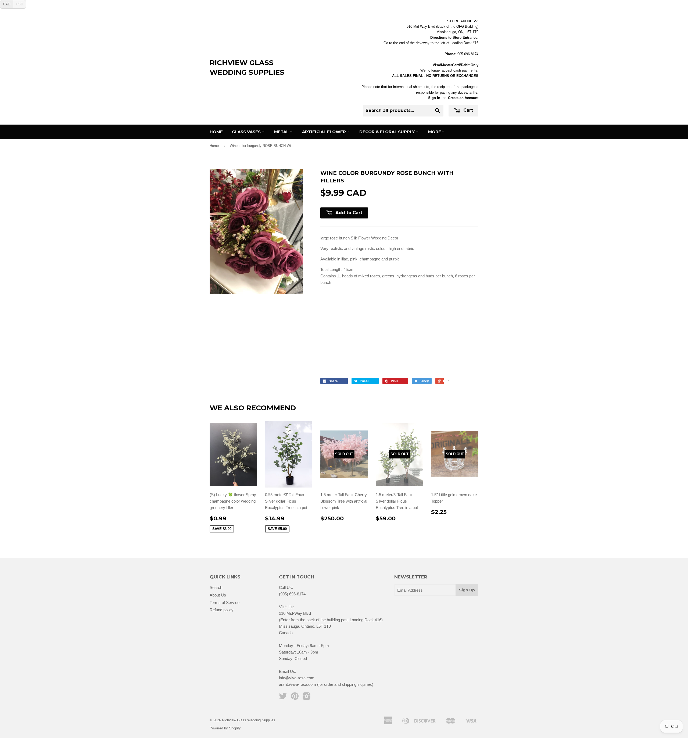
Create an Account (463, 98)
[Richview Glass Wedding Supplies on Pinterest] (295, 697)
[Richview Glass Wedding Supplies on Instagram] (307, 697)
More (434, 131)
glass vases (247, 131)
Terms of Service (224, 602)
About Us (218, 595)
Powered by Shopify (225, 728)
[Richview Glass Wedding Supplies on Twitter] (283, 697)
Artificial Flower (324, 131)
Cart (467, 110)
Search (216, 587)
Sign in (434, 98)
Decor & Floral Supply (387, 131)
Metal (282, 131)
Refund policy (222, 610)
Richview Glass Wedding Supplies (247, 67)
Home (216, 131)
